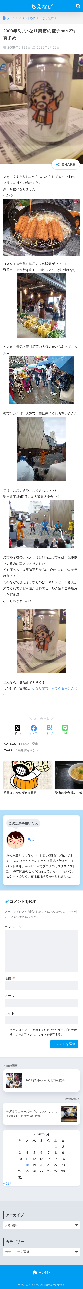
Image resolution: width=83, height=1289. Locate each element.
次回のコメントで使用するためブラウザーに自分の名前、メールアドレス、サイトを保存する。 (44, 1032)
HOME (44, 1272)
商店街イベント (28, 750)
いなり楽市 (30, 744)
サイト (10, 1013)
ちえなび (42, 6)
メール (12, 995)
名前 (10, 978)
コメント (13, 927)
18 (27, 1165)
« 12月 (8, 1183)
